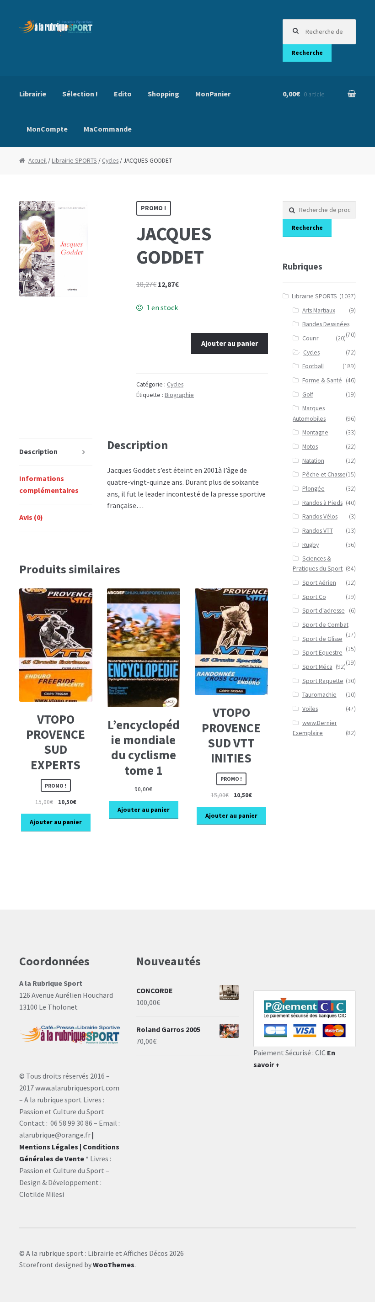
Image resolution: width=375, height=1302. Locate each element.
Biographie (179, 395)
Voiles (310, 709)
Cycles (110, 160)
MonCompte (47, 128)
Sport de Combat (325, 625)
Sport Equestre (322, 652)
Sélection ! (80, 93)
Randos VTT (317, 531)
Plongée (313, 488)
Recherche (307, 53)
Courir (310, 338)
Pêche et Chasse (324, 474)
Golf (307, 394)
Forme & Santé (322, 380)
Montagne (315, 432)
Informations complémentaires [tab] (49, 484)
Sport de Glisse (322, 639)
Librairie (32, 93)
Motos (310, 446)
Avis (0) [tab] (31, 517)
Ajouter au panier (229, 343)
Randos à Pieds (322, 503)
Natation (313, 461)
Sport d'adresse (323, 610)
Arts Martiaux (318, 310)
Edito (123, 93)
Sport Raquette (322, 681)
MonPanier (212, 93)
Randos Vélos (320, 516)
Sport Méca (317, 667)
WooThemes (113, 1264)
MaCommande (108, 128)
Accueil (37, 160)
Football (313, 366)
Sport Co (314, 597)
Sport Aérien (319, 583)
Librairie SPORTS (74, 160)
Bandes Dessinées (325, 324)
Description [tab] (38, 451)
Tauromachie (319, 695)
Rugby (310, 545)
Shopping (163, 93)
